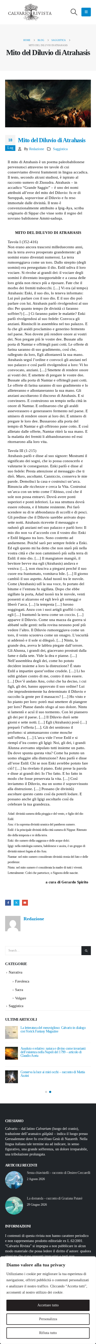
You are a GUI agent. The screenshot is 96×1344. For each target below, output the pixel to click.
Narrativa (15, 972)
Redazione (36, 149)
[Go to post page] (11, 1032)
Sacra (19, 990)
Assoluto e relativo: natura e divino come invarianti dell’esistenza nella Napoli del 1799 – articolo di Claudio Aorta (53, 1052)
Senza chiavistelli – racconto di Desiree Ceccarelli (58, 1173)
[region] (48, 1300)
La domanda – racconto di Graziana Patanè (54, 1198)
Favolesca (22, 981)
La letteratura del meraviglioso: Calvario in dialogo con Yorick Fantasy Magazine (53, 1029)
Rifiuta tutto (48, 1333)
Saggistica (60, 149)
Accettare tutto (48, 1305)
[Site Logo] (30, 12)
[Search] (86, 950)
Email (25, 903)
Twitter (16, 903)
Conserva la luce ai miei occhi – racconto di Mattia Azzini (52, 1074)
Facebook (8, 903)
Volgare (20, 998)
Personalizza (48, 1319)
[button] (74, 12)
